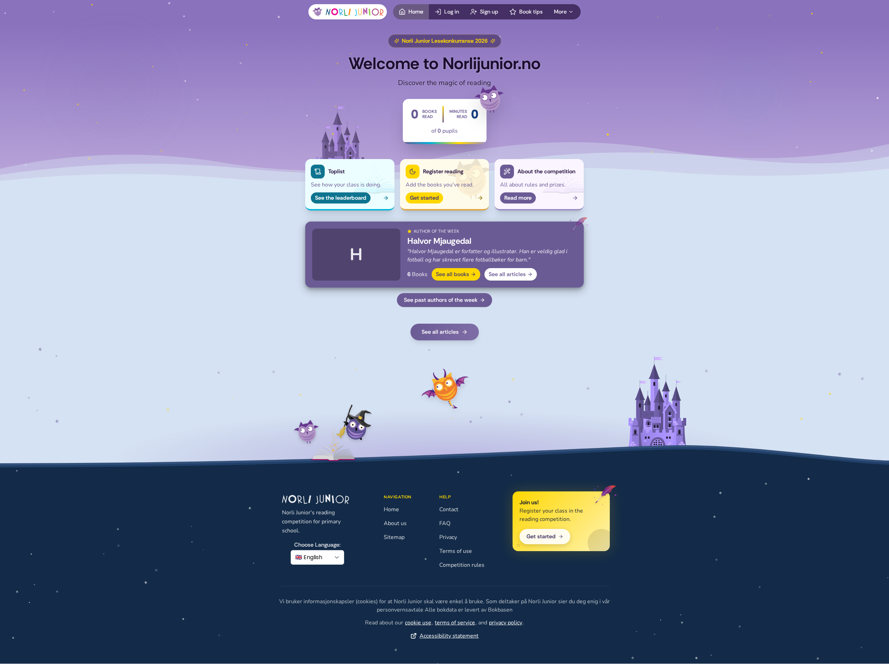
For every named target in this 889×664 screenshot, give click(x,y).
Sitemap (394, 537)
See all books (452, 274)
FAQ (444, 523)
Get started (541, 536)
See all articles (507, 274)
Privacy (448, 537)
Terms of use (455, 551)
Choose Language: (317, 544)
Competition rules (461, 565)
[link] (418, 622)
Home (391, 509)
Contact (448, 509)
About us (395, 523)
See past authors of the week (440, 300)
